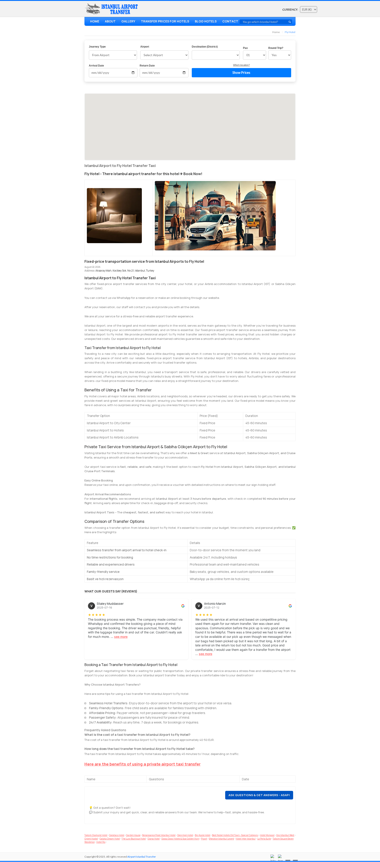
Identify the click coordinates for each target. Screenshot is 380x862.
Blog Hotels (206, 21)
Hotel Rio (100, 842)
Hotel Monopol (267, 835)
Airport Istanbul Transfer (141, 856)
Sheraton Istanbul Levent (221, 838)
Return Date (147, 65)
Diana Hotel (154, 838)
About (110, 21)
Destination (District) (205, 46)
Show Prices (241, 72)
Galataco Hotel (116, 835)
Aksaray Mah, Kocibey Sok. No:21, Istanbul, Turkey (124, 270)
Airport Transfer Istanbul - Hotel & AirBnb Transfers (112, 9)
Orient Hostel (91, 838)
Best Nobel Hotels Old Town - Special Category (235, 835)
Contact (230, 21)
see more (121, 636)
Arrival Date (96, 65)
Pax (245, 48)
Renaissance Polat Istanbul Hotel (158, 835)
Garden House (133, 835)
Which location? (241, 65)
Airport (144, 46)
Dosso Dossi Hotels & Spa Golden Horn (180, 838)
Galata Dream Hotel (110, 838)
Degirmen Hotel (185, 835)
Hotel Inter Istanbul (246, 838)
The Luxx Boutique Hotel (134, 838)
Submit (289, 21)
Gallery (128, 21)
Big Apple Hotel (202, 835)
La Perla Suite (264, 838)
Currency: (290, 9)
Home (94, 21)
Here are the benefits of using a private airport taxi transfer (142, 764)
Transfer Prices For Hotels (165, 21)
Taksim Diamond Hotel (95, 835)
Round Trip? (275, 48)
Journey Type (97, 46)
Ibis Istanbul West (285, 835)
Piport (204, 838)
